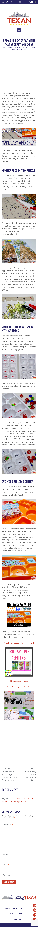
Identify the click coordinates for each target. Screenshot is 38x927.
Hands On (11, 47)
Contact (18, 919)
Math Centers (21, 49)
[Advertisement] (19, 72)
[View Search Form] (3, 2)
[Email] (20, 2)
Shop (19, 914)
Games (4, 47)
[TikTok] (16, 2)
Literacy (18, 47)
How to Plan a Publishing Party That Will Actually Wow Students (9, 774)
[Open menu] (19, 30)
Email (6, 864)
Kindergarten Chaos (19, 681)
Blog (12, 914)
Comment (8, 824)
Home (7, 909)
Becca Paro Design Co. (28, 925)
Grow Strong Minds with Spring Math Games (30, 774)
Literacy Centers (29, 47)
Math (13, 49)
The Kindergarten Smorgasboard (19, 643)
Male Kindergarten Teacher (19, 687)
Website (6, 875)
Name (6, 854)
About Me (17, 909)
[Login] (35, 2)
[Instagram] (11, 2)
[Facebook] (7, 2)
